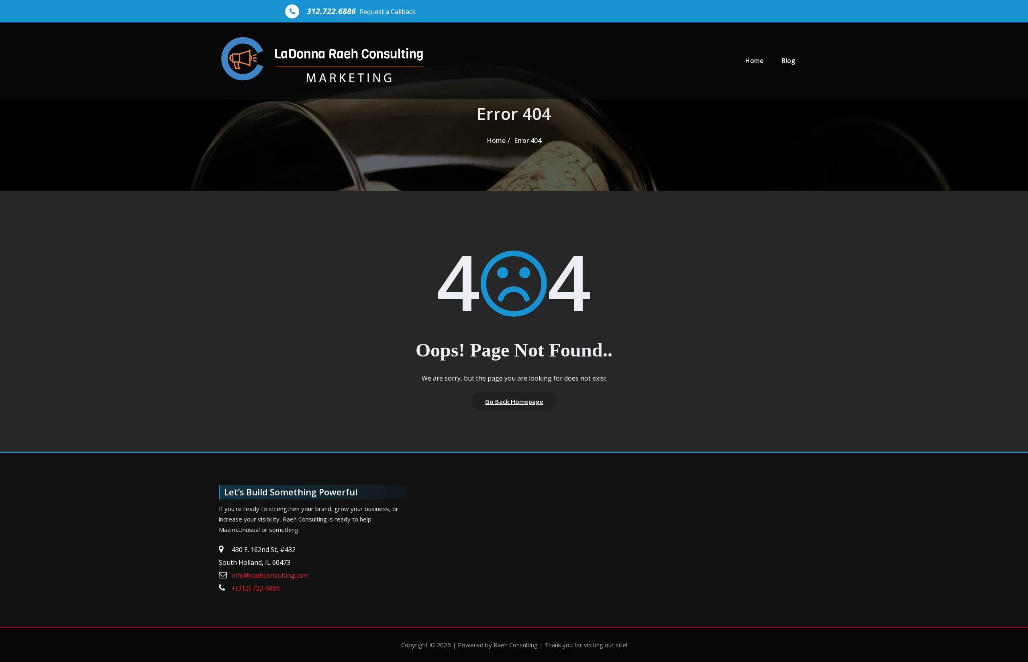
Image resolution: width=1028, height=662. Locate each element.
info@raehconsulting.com (270, 575)
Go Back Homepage (514, 401)
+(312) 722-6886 (256, 588)
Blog (788, 60)
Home (754, 60)
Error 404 (527, 140)
